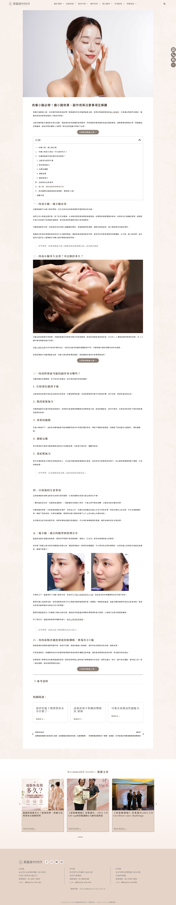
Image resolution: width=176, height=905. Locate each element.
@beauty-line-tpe (33, 882)
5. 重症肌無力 (42, 178)
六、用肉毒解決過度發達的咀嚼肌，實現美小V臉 (54, 191)
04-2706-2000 (131, 879)
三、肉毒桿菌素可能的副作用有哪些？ (50, 156)
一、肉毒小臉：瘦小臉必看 (46, 147)
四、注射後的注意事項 (44, 182)
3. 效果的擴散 (42, 169)
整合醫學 (106, 3)
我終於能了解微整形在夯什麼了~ (50, 709)
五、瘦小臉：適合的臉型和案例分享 (49, 186)
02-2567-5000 (34, 879)
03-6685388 (84, 879)
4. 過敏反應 (41, 173)
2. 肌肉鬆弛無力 (43, 165)
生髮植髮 (118, 3)
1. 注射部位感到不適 (45, 160)
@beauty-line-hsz (83, 882)
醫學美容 (94, 3)
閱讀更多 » (40, 719)
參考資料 (42, 681)
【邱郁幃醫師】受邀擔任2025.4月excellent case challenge (133, 814)
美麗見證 (130, 3)
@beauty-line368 (129, 882)
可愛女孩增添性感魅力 (125, 708)
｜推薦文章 (39, 195)
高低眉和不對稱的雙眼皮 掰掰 (88, 709)
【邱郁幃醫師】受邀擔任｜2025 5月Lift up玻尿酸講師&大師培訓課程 (88, 814)
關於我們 (58, 3)
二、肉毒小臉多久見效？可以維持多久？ (51, 151)
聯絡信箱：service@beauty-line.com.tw (88, 888)
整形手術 (82, 3)
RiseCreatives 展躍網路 (106, 902)
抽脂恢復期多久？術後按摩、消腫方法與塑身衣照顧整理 (43, 814)
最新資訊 (70, 3)
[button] (164, 3)
